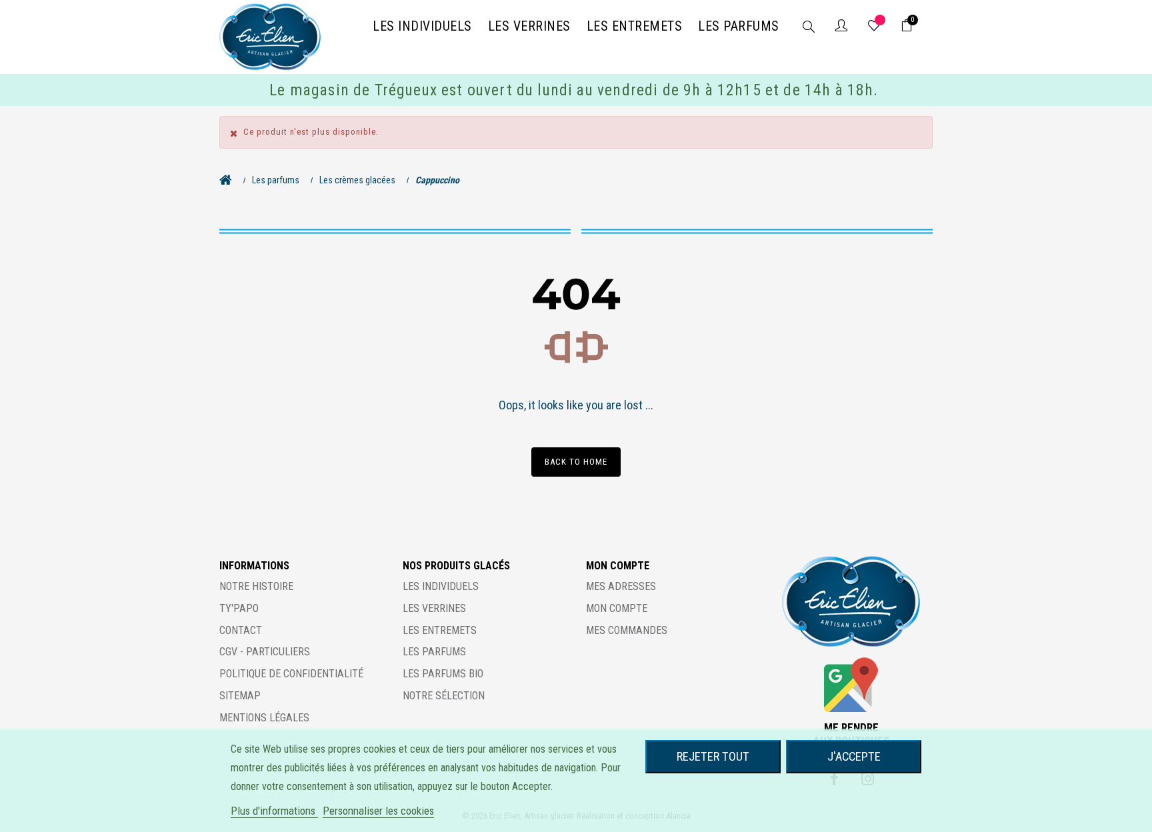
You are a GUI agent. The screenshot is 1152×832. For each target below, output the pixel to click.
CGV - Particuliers (264, 651)
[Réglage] (841, 26)
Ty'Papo (239, 608)
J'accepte (854, 756)
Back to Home (576, 462)
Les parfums (434, 651)
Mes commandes (626, 630)
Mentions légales (264, 717)
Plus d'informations (274, 810)
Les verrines (434, 608)
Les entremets (440, 630)
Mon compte (616, 608)
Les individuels (441, 586)
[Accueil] (229, 180)
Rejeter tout (713, 756)
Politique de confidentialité (291, 673)
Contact (240, 630)
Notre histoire (256, 586)
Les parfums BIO (443, 673)
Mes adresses (621, 586)
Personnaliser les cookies (378, 810)
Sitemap (240, 695)
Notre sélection (444, 695)
